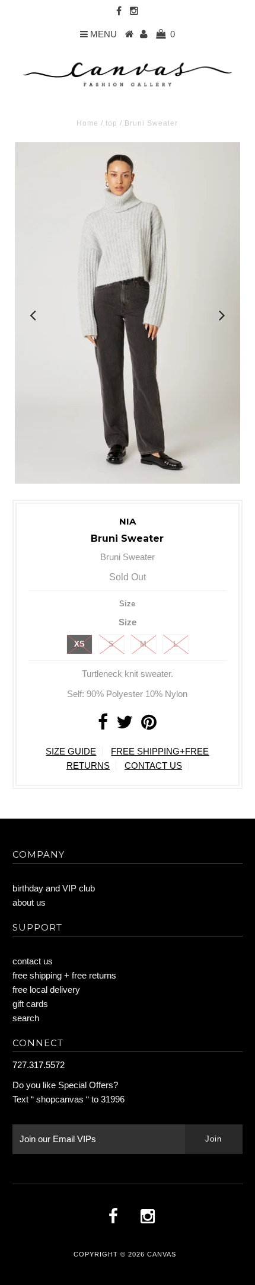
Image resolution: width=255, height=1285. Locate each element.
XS (79, 644)
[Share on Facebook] (103, 725)
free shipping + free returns (64, 975)
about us (29, 902)
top (111, 123)
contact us (32, 961)
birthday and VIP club (53, 888)
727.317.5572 (38, 1065)
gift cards (30, 1004)
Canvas (161, 1254)
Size (127, 603)
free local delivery (46, 989)
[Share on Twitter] (124, 725)
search (25, 1018)
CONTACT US (153, 765)
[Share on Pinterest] (149, 725)
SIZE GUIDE (71, 751)
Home (87, 123)
